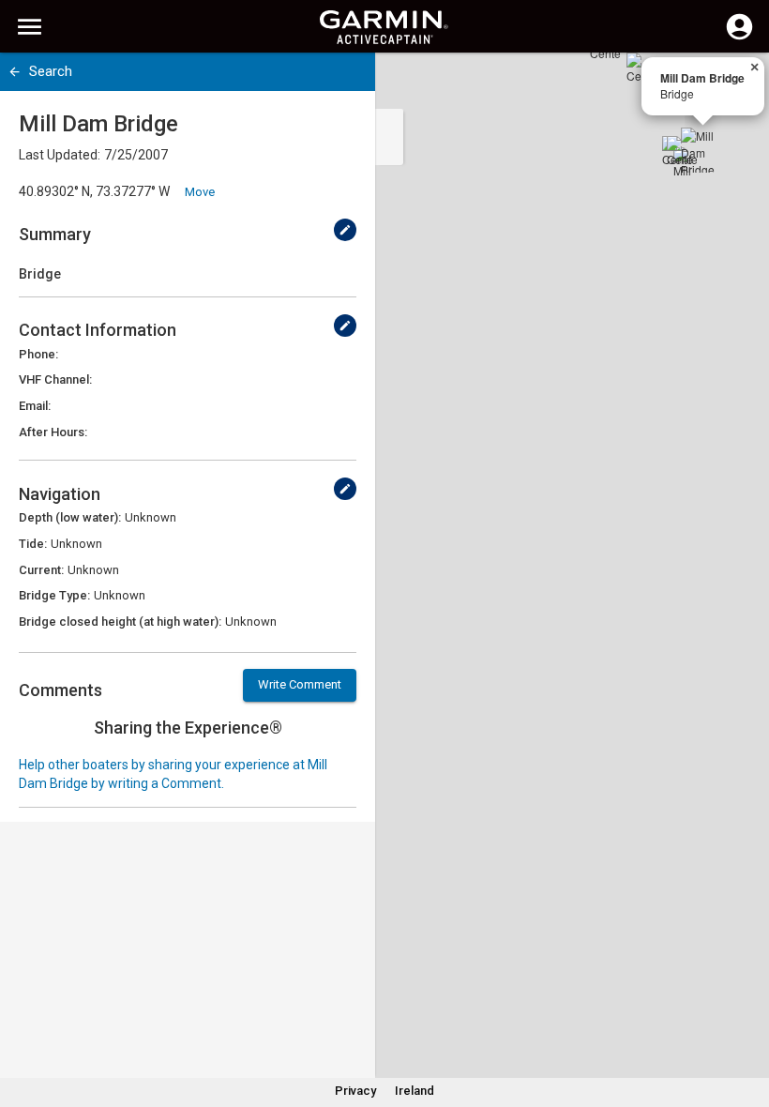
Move (200, 192)
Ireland (414, 1091)
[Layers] (737, 84)
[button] (745, 1022)
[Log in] (739, 37)
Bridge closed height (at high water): (120, 621)
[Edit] (345, 230)
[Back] (14, 72)
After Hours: (53, 432)
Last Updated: (59, 154)
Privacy (355, 1091)
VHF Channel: (55, 379)
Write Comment (299, 684)
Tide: (33, 544)
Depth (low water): (70, 517)
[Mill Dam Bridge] (703, 150)
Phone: (38, 354)
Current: (41, 570)
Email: (35, 406)
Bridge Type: (54, 595)
